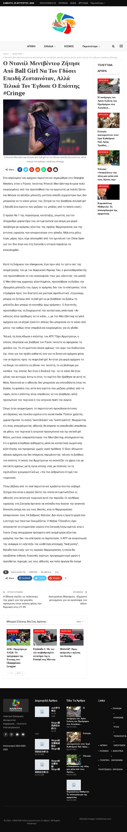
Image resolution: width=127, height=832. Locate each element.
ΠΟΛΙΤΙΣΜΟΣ (104, 769)
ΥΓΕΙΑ (116, 727)
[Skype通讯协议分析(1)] (42, 726)
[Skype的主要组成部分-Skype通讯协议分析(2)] (42, 744)
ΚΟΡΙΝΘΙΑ (63, 3)
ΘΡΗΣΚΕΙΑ (103, 80)
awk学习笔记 (55, 709)
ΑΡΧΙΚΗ (31, 46)
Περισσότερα (97, 3)
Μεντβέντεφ (46, 572)
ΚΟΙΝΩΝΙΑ (117, 717)
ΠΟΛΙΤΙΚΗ (104, 760)
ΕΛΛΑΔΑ (48, 46)
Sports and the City (18, 572)
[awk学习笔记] (42, 711)
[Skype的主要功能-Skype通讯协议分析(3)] (42, 764)
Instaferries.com (103, 819)
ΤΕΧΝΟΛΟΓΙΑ (117, 736)
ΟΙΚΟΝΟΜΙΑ (117, 760)
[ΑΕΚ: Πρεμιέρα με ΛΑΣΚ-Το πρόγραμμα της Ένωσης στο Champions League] (18, 637)
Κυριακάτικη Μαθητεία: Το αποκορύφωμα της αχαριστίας (78, 794)
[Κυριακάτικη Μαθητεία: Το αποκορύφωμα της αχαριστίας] (109, 192)
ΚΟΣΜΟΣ (69, 46)
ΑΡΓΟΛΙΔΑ (83, 3)
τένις (57, 572)
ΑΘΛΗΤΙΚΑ (33, 572)
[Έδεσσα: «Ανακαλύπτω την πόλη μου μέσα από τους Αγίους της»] (109, 158)
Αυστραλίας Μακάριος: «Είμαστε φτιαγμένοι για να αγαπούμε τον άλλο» (68, 600)
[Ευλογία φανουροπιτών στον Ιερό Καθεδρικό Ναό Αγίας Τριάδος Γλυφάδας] (109, 120)
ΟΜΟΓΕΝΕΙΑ (117, 745)
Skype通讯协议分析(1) (55, 725)
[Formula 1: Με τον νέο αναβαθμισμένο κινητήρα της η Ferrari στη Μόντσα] (45, 637)
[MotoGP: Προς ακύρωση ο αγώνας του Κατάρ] (72, 637)
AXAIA (73, 3)
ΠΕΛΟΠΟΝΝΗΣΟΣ (48, 3)
